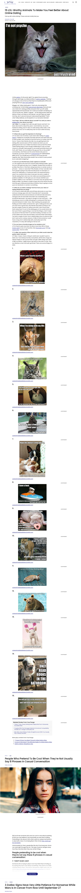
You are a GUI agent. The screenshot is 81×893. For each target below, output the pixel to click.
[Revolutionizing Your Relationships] (10, 2)
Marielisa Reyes (8, 891)
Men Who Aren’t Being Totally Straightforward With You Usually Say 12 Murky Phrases (31, 732)
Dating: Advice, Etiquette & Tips (24, 744)
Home (6, 7)
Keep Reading (32, 874)
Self (31, 2)
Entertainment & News (41, 2)
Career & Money (58, 2)
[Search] (73, 2)
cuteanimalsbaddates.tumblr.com (22, 285)
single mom (15, 122)
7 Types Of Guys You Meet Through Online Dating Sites (31, 740)
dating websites (40, 99)
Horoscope (27, 2)
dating (18, 97)
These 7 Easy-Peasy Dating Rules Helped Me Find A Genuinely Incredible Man (31, 725)
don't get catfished (28, 102)
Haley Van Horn (8, 765)
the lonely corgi (40, 228)
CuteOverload (35, 153)
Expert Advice (66, 2)
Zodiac (22, 2)
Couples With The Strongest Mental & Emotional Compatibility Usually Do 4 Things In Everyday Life (31, 729)
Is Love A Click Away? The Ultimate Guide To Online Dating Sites (33, 742)
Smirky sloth (16, 228)
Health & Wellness (50, 2)
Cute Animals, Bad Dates (35, 107)
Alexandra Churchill (9, 19)
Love (19, 2)
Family (34, 2)
